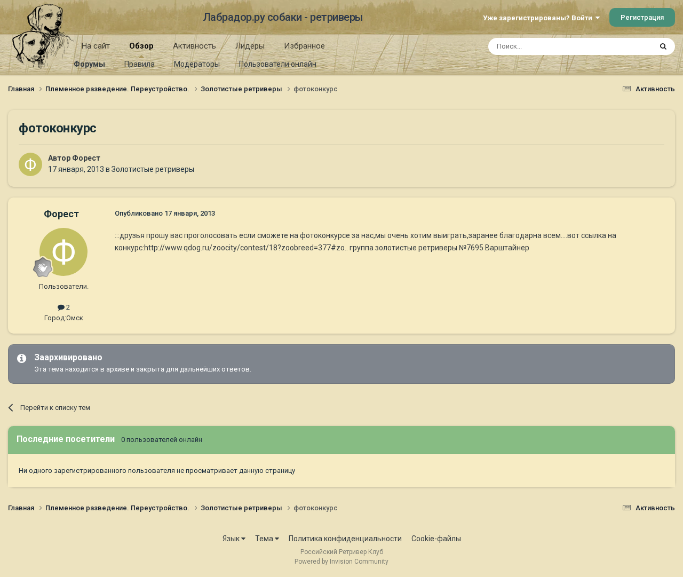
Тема (265, 538)
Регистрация (642, 17)
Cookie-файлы (436, 538)
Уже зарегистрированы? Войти (539, 18)
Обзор (141, 46)
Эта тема (623, 46)
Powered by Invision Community (341, 561)
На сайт (96, 46)
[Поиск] (663, 46)
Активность (194, 46)
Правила (139, 64)
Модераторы (197, 64)
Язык (232, 538)
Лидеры (250, 46)
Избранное (304, 46)
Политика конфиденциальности (345, 538)
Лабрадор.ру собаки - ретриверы (283, 17)
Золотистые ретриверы (153, 169)
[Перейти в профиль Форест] (30, 164)
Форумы (89, 64)
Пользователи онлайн (277, 64)
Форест (86, 158)
